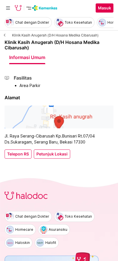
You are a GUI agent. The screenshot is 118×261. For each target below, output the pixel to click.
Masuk (104, 8)
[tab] (27, 57)
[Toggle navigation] (8, 8)
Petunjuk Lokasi (52, 154)
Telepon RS (18, 154)
